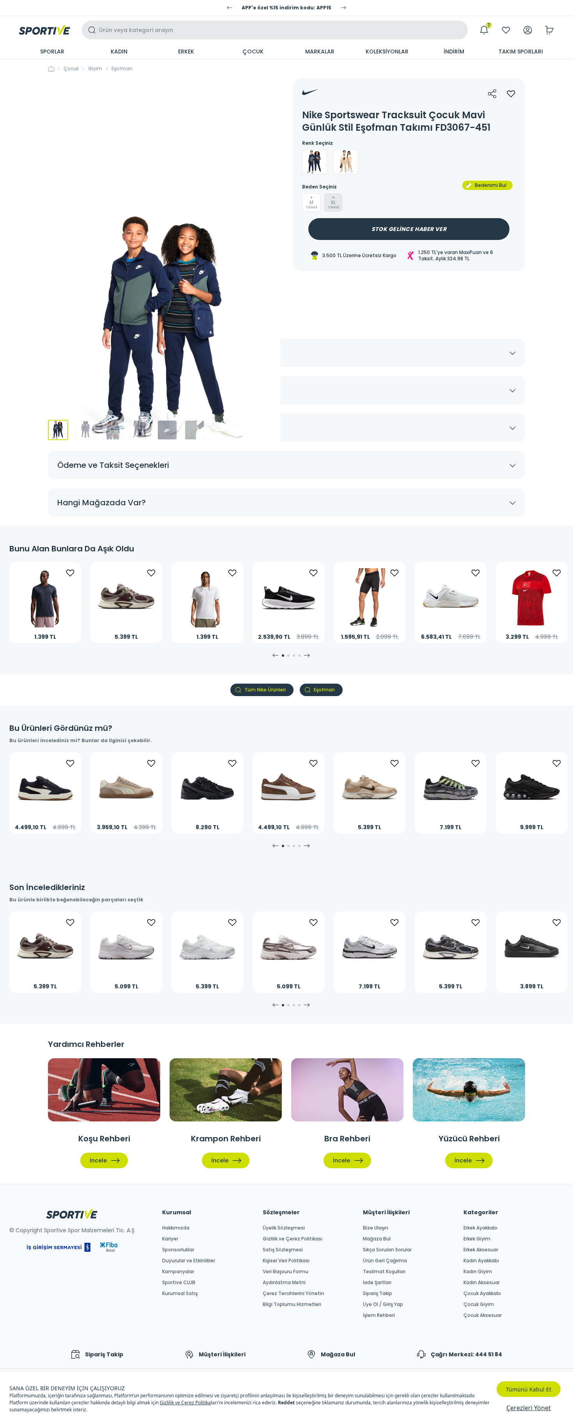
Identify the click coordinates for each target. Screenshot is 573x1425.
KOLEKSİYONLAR (387, 51)
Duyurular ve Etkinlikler (188, 1261)
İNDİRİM (454, 51)
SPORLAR (52, 51)
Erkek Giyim (476, 1239)
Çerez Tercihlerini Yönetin (293, 1293)
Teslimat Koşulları (384, 1272)
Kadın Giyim (477, 1272)
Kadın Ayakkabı (481, 1261)
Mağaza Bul (377, 1239)
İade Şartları (377, 1282)
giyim (95, 69)
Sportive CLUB (178, 1282)
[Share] (492, 93)
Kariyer (170, 1239)
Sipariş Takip (377, 1293)
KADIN (119, 51)
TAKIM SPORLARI (521, 51)
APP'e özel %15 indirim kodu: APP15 (286, 7)
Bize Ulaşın (375, 1228)
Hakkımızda (175, 1228)
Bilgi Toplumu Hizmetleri (292, 1304)
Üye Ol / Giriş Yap (383, 1304)
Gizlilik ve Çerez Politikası (292, 1239)
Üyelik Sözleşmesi (284, 1228)
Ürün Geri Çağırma (385, 1261)
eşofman (122, 69)
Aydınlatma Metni (284, 1282)
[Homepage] (44, 30)
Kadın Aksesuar (481, 1282)
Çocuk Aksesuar (482, 1315)
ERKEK (186, 51)
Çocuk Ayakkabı (482, 1293)
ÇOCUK (253, 51)
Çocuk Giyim (478, 1304)
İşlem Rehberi (379, 1315)
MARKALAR (319, 51)
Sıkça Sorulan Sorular (387, 1250)
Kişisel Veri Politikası (286, 1261)
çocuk (71, 69)
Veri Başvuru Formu (285, 1272)
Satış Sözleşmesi (283, 1250)
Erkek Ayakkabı (480, 1228)
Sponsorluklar (178, 1250)
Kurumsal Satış (180, 1293)
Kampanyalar (178, 1272)
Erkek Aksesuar (480, 1250)
